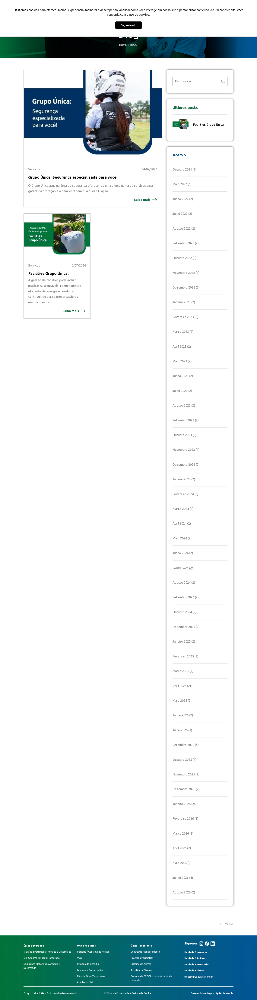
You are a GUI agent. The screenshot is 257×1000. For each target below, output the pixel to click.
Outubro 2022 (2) (184, 258)
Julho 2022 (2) (182, 213)
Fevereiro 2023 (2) (185, 317)
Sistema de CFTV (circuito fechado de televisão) (151, 978)
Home (123, 44)
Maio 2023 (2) (182, 361)
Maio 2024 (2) (182, 538)
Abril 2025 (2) (182, 686)
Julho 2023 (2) (182, 390)
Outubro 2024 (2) (184, 612)
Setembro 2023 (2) (186, 420)
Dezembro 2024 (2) (186, 626)
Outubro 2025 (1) (184, 759)
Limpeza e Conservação (90, 970)
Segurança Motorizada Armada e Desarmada (42, 966)
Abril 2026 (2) (182, 848)
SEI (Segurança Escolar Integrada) (42, 958)
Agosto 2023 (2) (184, 405)
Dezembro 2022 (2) (186, 287)
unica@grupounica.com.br (198, 976)
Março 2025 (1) (183, 671)
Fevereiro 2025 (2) (185, 656)
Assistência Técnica (141, 970)
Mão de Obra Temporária (91, 976)
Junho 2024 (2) (183, 553)
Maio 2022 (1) (182, 184)
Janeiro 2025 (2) (184, 641)
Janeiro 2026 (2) (184, 804)
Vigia (80, 958)
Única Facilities (86, 945)
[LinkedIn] (213, 943)
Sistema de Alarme (141, 964)
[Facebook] (207, 943)
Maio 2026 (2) (182, 862)
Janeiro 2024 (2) (184, 479)
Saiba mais (142, 199)
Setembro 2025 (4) (186, 744)
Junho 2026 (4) (183, 877)
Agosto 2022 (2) (184, 228)
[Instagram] (201, 943)
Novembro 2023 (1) (186, 449)
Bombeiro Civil (85, 982)
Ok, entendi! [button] (128, 25)
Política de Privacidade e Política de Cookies (128, 993)
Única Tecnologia (141, 945)
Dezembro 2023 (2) (186, 464)
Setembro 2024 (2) (186, 597)
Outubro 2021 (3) (184, 169)
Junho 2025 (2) (183, 715)
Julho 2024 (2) (182, 568)
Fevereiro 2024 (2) (185, 494)
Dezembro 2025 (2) (186, 789)
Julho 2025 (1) (182, 730)
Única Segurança (34, 945)
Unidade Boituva (194, 970)
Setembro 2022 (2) (186, 243)
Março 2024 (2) (183, 508)
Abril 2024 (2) (182, 523)
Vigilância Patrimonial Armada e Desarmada (47, 951)
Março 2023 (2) (183, 331)
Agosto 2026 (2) (184, 892)
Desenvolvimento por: (212, 993)
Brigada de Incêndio (88, 964)
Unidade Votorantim (196, 964)
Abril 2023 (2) (182, 346)
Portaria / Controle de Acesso (93, 951)
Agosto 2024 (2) (184, 582)
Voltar (228, 923)
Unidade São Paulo (195, 958)
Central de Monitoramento (145, 951)
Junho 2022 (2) (183, 199)
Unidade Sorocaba (195, 952)
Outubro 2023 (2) (184, 435)
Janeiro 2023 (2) (184, 302)
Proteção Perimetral (142, 958)
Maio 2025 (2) (182, 700)
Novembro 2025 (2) (186, 774)
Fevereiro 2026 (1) (185, 818)
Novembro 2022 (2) (186, 272)
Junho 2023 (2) (183, 376)
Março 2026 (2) (183, 833)
